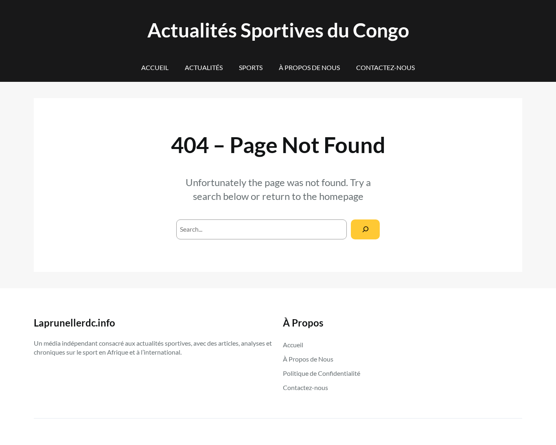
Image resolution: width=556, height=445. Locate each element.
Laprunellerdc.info (74, 323)
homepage (341, 196)
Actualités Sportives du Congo (278, 30)
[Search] (365, 229)
